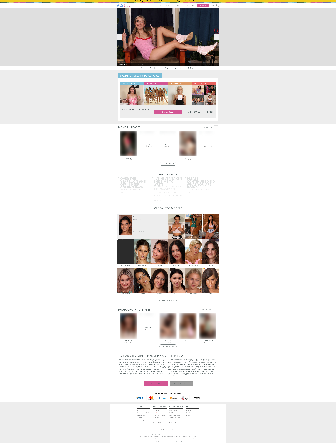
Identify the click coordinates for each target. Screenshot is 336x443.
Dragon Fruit (148, 145)
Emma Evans (176, 251)
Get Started (203, 5)
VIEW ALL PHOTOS (168, 346)
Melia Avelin (159, 251)
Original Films (140, 410)
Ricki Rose (148, 327)
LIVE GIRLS (186, 5)
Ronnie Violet (168, 340)
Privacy (171, 420)
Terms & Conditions (174, 417)
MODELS (179, 5)
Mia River (188, 158)
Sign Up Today (168, 112)
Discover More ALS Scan (181, 383)
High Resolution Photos (143, 413)
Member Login (173, 410)
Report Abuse (157, 422)
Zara (208, 145)
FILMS (167, 5)
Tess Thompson (125, 251)
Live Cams (139, 417)
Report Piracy (173, 422)
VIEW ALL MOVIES (168, 164)
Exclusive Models (141, 415)
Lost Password (173, 413)
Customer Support (174, 415)
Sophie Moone (193, 251)
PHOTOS (173, 5)
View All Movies (207, 127)
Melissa (142, 280)
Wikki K (176, 280)
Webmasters (156, 410)
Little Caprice (142, 251)
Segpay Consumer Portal (178, 441)
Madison (210, 280)
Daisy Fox (210, 251)
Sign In (213, 5)
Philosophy (156, 417)
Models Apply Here (158, 413)
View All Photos (207, 309)
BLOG (193, 5)
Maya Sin (128, 158)
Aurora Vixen (193, 280)
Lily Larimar (168, 145)
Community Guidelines (159, 420)
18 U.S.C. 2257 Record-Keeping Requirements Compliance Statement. (168, 434)
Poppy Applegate (208, 340)
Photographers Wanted (159, 415)
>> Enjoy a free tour (200, 112)
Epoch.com (184, 439)
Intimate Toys (141, 420)
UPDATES (162, 5)
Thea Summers (125, 280)
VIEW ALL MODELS (168, 301)
